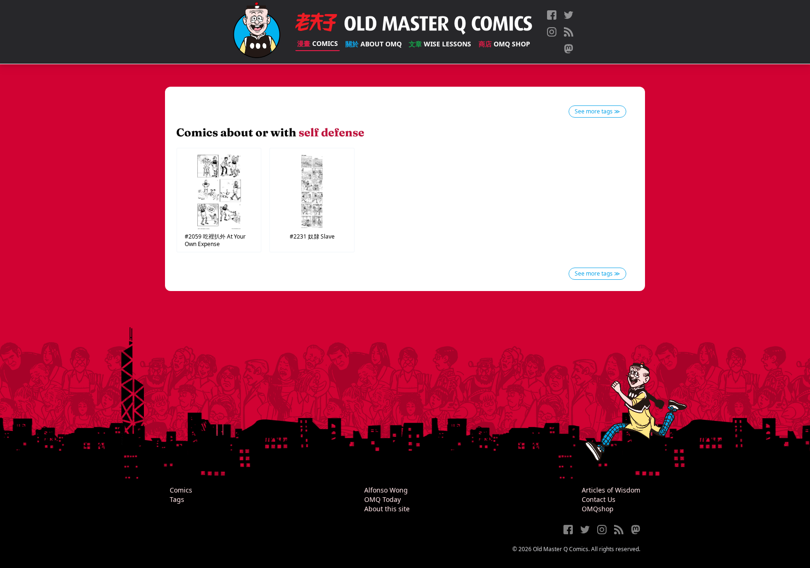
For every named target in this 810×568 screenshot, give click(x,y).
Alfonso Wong (386, 490)
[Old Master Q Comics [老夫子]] (256, 32)
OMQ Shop (504, 43)
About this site (387, 508)
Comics (317, 43)
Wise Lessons (440, 43)
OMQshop (598, 508)
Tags (177, 499)
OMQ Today (382, 499)
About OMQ (373, 43)
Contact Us (598, 499)
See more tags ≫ (597, 111)
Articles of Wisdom (611, 490)
